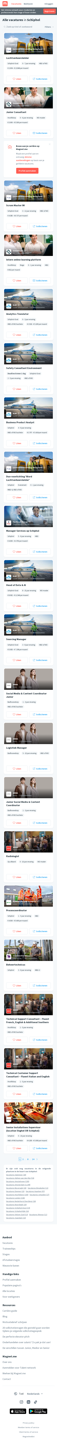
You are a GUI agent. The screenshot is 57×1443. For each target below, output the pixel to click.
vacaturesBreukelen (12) (38, 1188)
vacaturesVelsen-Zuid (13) (17, 1214)
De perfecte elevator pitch (15, 1336)
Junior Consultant (16, 112)
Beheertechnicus (15, 964)
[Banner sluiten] (49, 144)
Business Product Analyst (20, 422)
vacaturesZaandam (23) (16, 1218)
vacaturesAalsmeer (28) (16, 1175)
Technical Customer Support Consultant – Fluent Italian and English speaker (28, 1074)
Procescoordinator (16, 910)
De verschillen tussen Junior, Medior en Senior (26, 1347)
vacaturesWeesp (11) (38, 1214)
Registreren (50, 11)
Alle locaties (8, 1291)
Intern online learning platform (23, 259)
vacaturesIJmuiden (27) (39, 1194)
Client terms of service (28, 1432)
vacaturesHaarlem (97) (35, 1191)
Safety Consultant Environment (24, 368)
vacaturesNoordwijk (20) (16, 1204)
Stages (6, 1254)
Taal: (21, 1393)
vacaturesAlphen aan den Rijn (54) (20, 1178)
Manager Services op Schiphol (22, 530)
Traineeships (8, 1248)
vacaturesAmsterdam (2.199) (18, 1184)
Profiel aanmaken (27, 170)
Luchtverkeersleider (17, 58)
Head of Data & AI (16, 585)
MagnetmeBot (28, 1436)
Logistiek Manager (16, 747)
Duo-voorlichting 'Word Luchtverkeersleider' (19, 478)
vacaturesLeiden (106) (15, 1198)
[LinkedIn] (28, 1402)
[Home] (5, 3)
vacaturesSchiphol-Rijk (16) (17, 1211)
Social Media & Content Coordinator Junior (26, 695)
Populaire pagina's (11, 1285)
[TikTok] (35, 1402)
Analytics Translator (17, 313)
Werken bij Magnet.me (14, 1373)
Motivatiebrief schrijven (14, 1322)
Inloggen (49, 3)
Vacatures (16, 3)
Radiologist (12, 856)
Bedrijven (28, 3)
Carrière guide (9, 1310)
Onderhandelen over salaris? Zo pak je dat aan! (26, 1342)
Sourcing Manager (16, 639)
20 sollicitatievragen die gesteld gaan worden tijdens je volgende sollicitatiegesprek (26, 1329)
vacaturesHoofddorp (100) (17, 1194)
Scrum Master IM (15, 205)
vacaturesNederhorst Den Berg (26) (21, 1201)
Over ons (7, 1362)
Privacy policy (28, 1423)
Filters (48, 26)
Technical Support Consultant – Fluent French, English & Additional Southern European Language (27, 1020)
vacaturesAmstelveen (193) (17, 1181)
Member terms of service (28, 1427)
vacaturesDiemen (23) (15, 1191)
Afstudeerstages (11, 1260)
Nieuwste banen (10, 1265)
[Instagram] (21, 1402)
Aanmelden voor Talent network (19, 1367)
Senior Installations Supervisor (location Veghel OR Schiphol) (23, 1129)
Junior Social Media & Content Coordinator (23, 803)
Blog (4, 1316)
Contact (6, 1379)
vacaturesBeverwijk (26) (16, 1188)
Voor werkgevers (11, 1296)
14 (33, 1159)
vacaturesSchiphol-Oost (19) (18, 1208)
